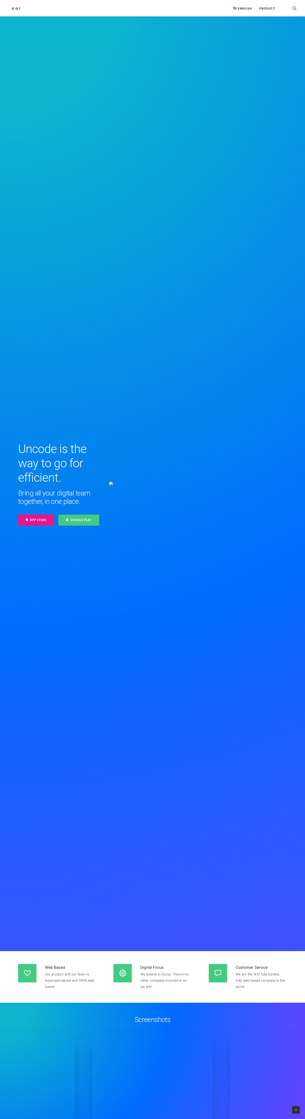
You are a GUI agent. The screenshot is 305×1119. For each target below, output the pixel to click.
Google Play (81, 520)
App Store (38, 520)
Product (267, 8)
